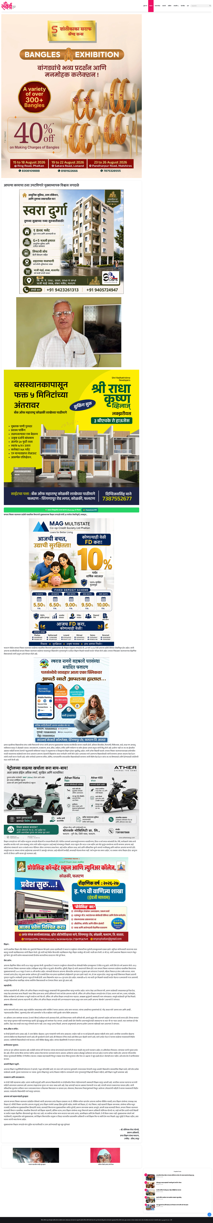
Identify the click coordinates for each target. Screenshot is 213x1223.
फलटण (150, 6)
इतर (188, 6)
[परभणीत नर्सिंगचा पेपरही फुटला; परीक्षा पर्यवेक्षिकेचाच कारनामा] (150, 1192)
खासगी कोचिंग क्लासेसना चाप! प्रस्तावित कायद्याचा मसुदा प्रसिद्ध (168, 1197)
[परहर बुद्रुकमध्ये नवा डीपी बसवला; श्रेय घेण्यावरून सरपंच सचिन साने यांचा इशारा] (150, 1207)
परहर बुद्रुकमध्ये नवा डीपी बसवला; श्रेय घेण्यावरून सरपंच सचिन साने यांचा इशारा (172, 1205)
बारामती (164, 6)
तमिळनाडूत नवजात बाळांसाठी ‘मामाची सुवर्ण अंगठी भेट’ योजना (168, 1183)
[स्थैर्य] (8, 6)
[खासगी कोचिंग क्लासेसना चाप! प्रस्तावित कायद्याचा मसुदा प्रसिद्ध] (150, 1200)
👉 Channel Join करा (90, 510)
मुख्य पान (145, 6)
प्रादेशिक (169, 6)
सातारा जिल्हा (157, 6)
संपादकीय (176, 6)
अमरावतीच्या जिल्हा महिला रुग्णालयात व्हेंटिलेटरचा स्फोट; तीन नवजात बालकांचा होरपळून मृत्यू (175, 1175)
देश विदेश (183, 6)
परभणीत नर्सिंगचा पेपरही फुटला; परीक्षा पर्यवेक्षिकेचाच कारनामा (168, 1190)
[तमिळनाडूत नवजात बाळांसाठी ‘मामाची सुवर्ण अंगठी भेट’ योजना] (150, 1185)
